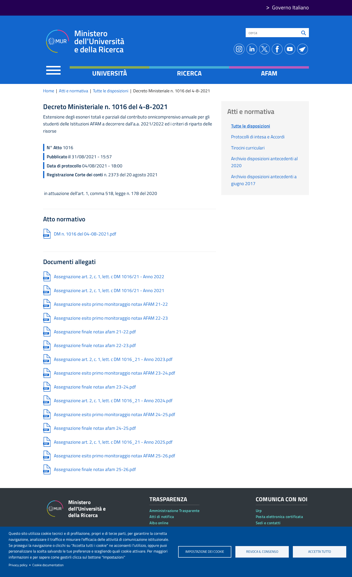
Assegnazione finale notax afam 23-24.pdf (95, 386)
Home (48, 91)
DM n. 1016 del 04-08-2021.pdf (85, 233)
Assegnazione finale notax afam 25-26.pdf (95, 469)
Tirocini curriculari (248, 147)
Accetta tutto (319, 551)
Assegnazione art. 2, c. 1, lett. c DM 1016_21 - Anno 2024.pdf (113, 400)
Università (109, 73)
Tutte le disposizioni (110, 91)
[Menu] (53, 70)
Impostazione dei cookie (204, 551)
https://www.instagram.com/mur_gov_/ (240, 49)
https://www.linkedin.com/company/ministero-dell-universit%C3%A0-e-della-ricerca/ (252, 49)
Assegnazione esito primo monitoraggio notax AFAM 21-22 (111, 303)
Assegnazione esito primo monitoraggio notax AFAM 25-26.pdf (114, 455)
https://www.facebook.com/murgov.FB (278, 49)
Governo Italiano (290, 7)
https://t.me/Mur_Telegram (303, 49)
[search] (303, 32)
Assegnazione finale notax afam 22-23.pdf (95, 345)
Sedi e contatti (268, 523)
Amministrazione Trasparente (174, 510)
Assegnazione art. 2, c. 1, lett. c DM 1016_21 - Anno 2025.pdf (113, 441)
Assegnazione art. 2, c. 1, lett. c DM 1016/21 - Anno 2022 (109, 276)
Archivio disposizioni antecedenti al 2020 (264, 162)
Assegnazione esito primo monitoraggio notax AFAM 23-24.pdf (114, 372)
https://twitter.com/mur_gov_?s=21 (265, 49)
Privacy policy (18, 565)
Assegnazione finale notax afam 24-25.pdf (95, 427)
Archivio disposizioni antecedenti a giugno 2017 (264, 180)
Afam (269, 73)
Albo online (158, 523)
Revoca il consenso (262, 551)
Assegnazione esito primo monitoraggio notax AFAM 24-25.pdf (114, 414)
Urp (259, 510)
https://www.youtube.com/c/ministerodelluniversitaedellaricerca (290, 49)
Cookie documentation (48, 565)
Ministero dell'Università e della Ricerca (99, 41)
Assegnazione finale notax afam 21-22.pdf (95, 331)
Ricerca (189, 73)
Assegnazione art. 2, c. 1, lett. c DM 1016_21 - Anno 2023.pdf (113, 359)
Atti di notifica (161, 516)
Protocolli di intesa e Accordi (257, 136)
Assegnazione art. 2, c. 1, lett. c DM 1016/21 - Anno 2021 (109, 290)
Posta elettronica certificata (279, 516)
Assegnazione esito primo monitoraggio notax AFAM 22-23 (111, 317)
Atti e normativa (73, 91)
